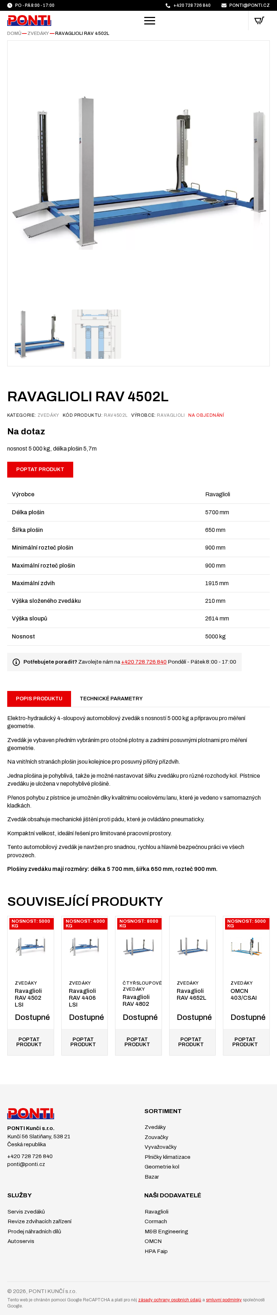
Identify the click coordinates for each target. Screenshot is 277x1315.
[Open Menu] (149, 20)
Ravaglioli (156, 1212)
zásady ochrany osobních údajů (169, 1299)
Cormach (155, 1221)
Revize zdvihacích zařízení (38, 1221)
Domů (14, 33)
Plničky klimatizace (167, 1157)
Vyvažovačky (160, 1147)
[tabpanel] (138, 790)
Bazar (151, 1177)
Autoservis (20, 1241)
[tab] (39, 699)
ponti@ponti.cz (26, 1164)
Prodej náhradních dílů (33, 1231)
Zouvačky (156, 1137)
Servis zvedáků (25, 1212)
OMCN (153, 1241)
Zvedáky (38, 33)
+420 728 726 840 (144, 662)
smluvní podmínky (224, 1299)
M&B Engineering (166, 1231)
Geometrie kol (161, 1167)
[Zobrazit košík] (259, 20)
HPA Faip (156, 1251)
